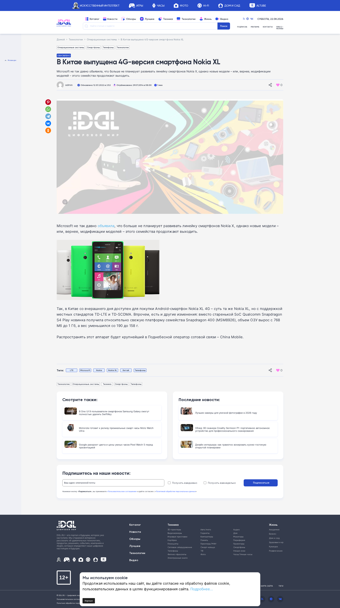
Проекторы (238, 543)
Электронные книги (178, 557)
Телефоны (108, 47)
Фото (184, 5)
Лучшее (149, 19)
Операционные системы (70, 47)
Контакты (268, 27)
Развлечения (275, 550)
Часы (161, 5)
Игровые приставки (177, 536)
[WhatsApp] (48, 109)
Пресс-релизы (279, 28)
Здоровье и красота (275, 542)
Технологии (189, 19)
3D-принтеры (174, 529)
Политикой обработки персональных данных (176, 491)
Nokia (99, 370)
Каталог (94, 19)
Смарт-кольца (207, 547)
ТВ (201, 550)
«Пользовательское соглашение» (122, 491)
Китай (126, 370)
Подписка (242, 27)
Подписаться (261, 482)
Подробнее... (201, 588)
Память (204, 540)
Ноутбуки (172, 540)
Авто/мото (205, 529)
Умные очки (239, 550)
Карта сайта (267, 586)
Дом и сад (274, 538)
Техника (168, 19)
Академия (274, 529)
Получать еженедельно (222, 482)
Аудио (236, 529)
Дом (235, 533)
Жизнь (208, 19)
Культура (273, 546)
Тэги (281, 586)
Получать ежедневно (184, 482)
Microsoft (85, 370)
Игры (139, 5)
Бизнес (272, 533)
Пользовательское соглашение (71, 599)
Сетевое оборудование (180, 547)
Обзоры (131, 19)
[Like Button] (277, 85)
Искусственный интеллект (100, 5)
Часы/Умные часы (242, 554)
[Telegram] (247, 19)
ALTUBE (261, 5)
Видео (224, 19)
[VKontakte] (251, 19)
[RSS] (244, 19)
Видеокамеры (175, 533)
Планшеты (173, 543)
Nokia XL (112, 370)
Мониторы (238, 536)
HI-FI (206, 5)
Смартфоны (93, 47)
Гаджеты (204, 533)
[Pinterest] (48, 102)
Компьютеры (206, 536)
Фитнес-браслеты (177, 554)
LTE (71, 370)
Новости (112, 19)
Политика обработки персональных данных (76, 603)
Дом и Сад (232, 5)
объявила (106, 225)
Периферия (239, 540)
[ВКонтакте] (48, 123)
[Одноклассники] (48, 130)
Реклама (255, 27)
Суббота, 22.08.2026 (270, 19)
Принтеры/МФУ (208, 543)
